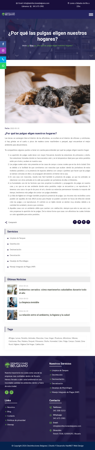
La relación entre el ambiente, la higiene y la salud (44, 315)
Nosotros (11, 407)
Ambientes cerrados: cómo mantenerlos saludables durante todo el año (52, 291)
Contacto (11, 416)
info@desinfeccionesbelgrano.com (67, 424)
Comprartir (12, 222)
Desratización (15, 255)
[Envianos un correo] (3, 66)
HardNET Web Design (74, 446)
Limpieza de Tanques (17, 238)
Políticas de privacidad (16, 420)
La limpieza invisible (29, 302)
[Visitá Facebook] (3, 44)
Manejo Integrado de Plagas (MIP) (22, 267)
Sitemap (10, 425)
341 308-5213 (59, 409)
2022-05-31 (14, 128)
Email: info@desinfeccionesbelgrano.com (33, 3)
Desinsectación (15, 250)
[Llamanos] (3, 59)
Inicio (24, 46)
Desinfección (15, 244)
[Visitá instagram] (3, 50)
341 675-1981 (38, 6)
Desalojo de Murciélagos (19, 261)
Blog (32, 46)
